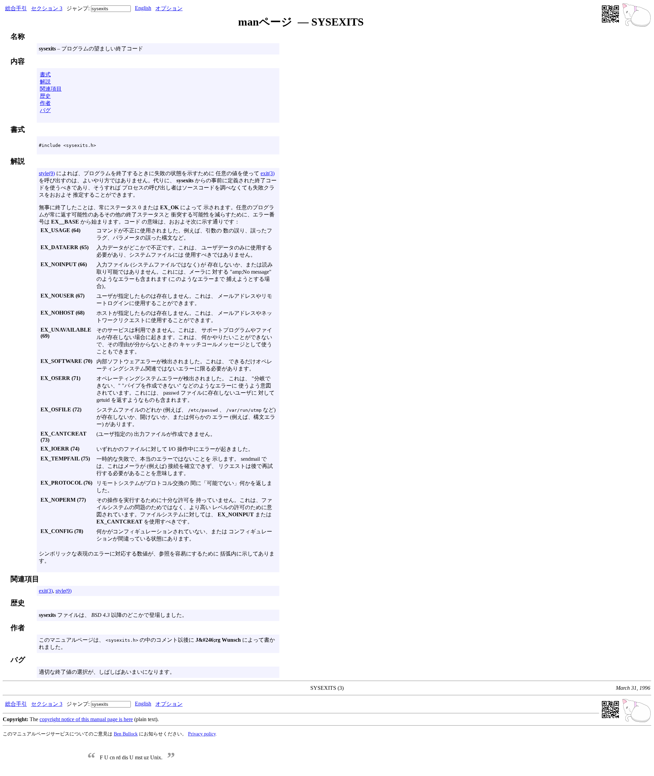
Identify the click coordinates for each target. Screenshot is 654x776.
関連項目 (51, 89)
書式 (45, 74)
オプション (169, 8)
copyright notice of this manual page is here (86, 719)
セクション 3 (46, 8)
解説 (45, 82)
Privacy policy (202, 733)
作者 (45, 103)
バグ (45, 110)
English (143, 8)
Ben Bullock (126, 733)
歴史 (45, 96)
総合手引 (16, 8)
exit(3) (268, 173)
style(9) (47, 173)
